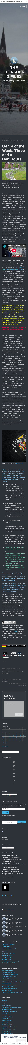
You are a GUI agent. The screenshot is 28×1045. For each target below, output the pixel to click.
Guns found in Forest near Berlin (10, 857)
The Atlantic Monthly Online (8, 953)
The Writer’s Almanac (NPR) (9, 948)
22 (23, 737)
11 (9, 735)
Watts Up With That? (7, 1024)
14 (20, 735)
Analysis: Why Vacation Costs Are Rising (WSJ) (11, 680)
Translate (13, 795)
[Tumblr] (14, 784)
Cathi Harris (5, 1002)
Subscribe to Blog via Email (9, 801)
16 (3, 737)
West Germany (5, 673)
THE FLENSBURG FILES (14, 72)
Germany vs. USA (6, 957)
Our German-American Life (8, 944)
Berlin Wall (18, 668)
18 (9, 737)
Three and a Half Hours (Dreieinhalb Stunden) (13, 671)
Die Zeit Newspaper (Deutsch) (9, 980)
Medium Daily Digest (7, 955)
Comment (19, 714)
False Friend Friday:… (12, 922)
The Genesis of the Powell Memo (10, 871)
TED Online (5, 951)
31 (6, 742)
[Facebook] (14, 762)
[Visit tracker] (2, 831)
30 (3, 742)
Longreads (4, 1000)
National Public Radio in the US (9, 976)
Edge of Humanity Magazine (9, 1029)
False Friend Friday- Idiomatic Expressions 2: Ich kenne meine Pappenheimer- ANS (14, 864)
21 (20, 737)
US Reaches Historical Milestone (10, 869)
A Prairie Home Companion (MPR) (10, 961)
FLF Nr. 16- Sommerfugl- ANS (9, 867)
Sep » (6, 746)
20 (16, 737)
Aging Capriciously (6, 1005)
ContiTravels (5, 1018)
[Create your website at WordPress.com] (14, 1)
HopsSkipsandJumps (7, 1016)
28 (20, 740)
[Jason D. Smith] (8, 910)
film (11, 140)
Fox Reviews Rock (6, 1031)
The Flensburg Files (6, 138)
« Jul (3, 746)
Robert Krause (13, 670)
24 (6, 740)
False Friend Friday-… (12, 918)
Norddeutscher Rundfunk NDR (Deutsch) (12, 992)
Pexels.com (19, 463)
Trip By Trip (5, 1027)
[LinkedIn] (14, 773)
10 (6, 735)
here (15, 631)
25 (9, 740)
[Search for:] (10, 752)
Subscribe (6, 812)
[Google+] (14, 780)
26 (13, 740)
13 (16, 735)
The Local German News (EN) (9, 988)
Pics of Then (5, 1022)
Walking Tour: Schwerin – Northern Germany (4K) (17, 684)
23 (3, 740)
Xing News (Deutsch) (7, 990)
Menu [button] (23, 6)
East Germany (5, 670)
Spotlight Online (6, 946)
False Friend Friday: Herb (8, 861)
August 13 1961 (11, 668)
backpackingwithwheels (7, 1033)
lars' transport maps (7, 1009)
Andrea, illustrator (6, 1015)
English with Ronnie (6, 959)
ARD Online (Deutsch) (7, 970)
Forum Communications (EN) (9, 985)
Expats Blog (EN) (6, 978)
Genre (13, 140)
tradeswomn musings (7, 1020)
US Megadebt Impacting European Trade (12, 859)
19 (13, 737)
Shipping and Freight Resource (9, 1026)
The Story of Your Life (8, 877)
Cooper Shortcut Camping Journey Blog (11, 1007)
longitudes (4, 1003)
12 (13, 735)
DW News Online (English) (8, 972)
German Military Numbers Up (9, 855)
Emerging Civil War (6, 1013)
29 (23, 740)
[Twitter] (14, 766)
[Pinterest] (14, 770)
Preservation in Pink (7, 950)
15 (23, 735)
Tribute (21, 140)
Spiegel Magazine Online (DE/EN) (10, 974)
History (17, 140)
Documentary (6, 140)
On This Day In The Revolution (9, 1011)
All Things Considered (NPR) (9, 962)
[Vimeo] (14, 777)
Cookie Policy (5, 1038)
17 (6, 737)
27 (16, 740)
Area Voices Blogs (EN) (7, 986)
